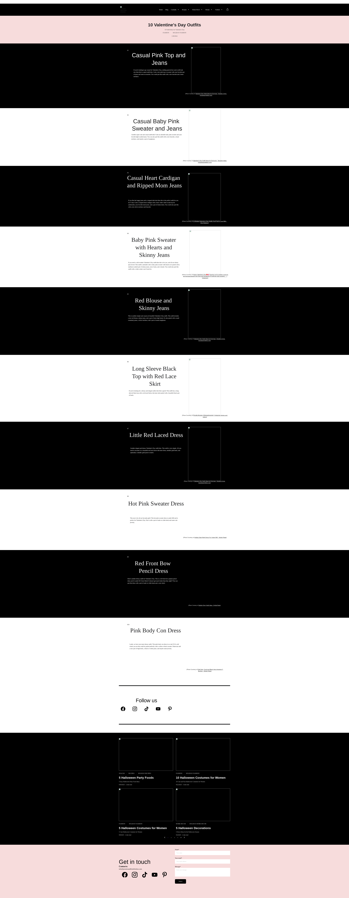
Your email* (178, 858)
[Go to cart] (227, 9)
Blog (166, 9)
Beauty (207, 9)
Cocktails (173, 9)
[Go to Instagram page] (136, 709)
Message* (178, 866)
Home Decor (196, 9)
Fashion (217, 9)
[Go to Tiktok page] (147, 709)
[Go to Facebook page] (124, 709)
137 (181, 837)
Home (161, 9)
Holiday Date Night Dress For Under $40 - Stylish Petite (210, 537)
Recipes (184, 9)
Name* (177, 849)
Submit (180, 881)
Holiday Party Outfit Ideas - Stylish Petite (209, 605)
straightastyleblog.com (206, 95)
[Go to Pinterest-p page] (170, 709)
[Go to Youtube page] (159, 709)
